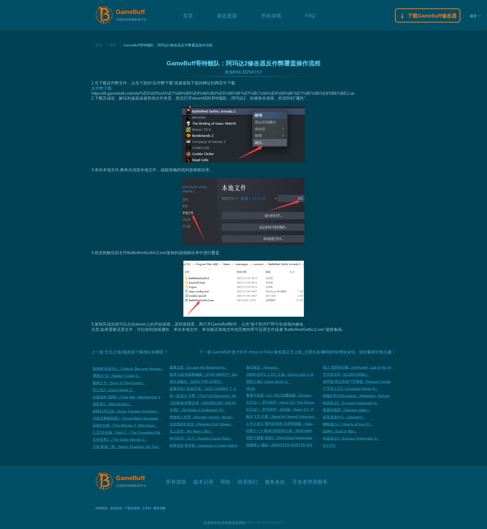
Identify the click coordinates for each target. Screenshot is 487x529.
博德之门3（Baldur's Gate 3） (117, 376)
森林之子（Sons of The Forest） (119, 383)
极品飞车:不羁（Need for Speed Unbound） (281, 416)
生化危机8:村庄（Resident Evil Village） (201, 424)
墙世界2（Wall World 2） (112, 404)
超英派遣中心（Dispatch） (344, 417)
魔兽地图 (159, 508)
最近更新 (227, 15)
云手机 (146, 508)
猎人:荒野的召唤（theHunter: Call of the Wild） (359, 367)
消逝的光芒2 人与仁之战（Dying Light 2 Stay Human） (282, 374)
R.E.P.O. (329, 445)
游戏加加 (116, 508)
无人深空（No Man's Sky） (191, 431)
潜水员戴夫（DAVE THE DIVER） (196, 382)
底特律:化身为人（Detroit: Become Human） (128, 369)
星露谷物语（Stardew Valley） (347, 410)
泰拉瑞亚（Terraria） (263, 367)
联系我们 (248, 481)
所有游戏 (271, 15)
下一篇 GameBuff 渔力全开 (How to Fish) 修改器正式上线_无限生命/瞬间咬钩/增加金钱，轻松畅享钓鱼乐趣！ (297, 352)
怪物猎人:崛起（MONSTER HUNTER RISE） (282, 445)
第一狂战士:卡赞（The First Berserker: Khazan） (205, 396)
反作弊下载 (101, 88)
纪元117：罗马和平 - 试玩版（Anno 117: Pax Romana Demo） (282, 409)
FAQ (310, 15)
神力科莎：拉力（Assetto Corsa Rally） (201, 438)
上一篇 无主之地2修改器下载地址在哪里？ (129, 352)
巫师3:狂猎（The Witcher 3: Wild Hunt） (125, 425)
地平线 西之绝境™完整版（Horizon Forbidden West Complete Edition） (359, 382)
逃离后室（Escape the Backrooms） (198, 367)
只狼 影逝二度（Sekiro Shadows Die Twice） (128, 447)
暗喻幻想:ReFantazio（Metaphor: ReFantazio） (359, 396)
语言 (473, 16)
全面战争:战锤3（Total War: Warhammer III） (128, 397)
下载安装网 (132, 508)
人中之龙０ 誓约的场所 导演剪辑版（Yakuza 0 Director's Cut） (282, 424)
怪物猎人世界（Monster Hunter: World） (201, 417)
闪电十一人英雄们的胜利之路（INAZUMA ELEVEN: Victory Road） (282, 431)
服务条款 (275, 481)
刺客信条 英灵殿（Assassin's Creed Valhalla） (205, 445)
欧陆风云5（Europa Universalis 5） (351, 403)
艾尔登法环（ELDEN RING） (346, 374)
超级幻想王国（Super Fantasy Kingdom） (126, 411)
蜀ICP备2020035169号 (265, 523)
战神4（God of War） (340, 431)
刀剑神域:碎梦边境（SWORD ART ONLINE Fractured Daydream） (205, 403)
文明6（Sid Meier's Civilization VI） (197, 410)
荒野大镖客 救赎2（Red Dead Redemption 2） (282, 438)
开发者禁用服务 (310, 481)
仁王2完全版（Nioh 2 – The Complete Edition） (128, 432)
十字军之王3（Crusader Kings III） (351, 389)
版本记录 (203, 481)
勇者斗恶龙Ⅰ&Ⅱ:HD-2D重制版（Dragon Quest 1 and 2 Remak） (282, 395)
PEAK (250, 389)
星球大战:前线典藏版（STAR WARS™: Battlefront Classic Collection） (205, 374)
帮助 (112, 45)
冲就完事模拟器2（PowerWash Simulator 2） (128, 418)
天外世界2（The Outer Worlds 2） (120, 440)
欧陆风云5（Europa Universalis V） (351, 438)
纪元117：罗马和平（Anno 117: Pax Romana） (282, 402)
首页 (188, 15)
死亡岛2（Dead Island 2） (114, 390)
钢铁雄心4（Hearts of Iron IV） (348, 424)
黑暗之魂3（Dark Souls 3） (268, 382)
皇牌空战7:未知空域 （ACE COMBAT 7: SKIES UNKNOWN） (205, 389)
